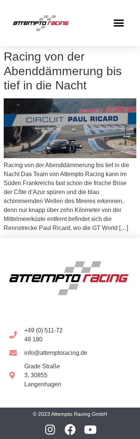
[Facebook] (70, 429)
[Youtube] (90, 429)
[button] (118, 23)
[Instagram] (50, 429)
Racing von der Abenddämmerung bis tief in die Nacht (63, 71)
